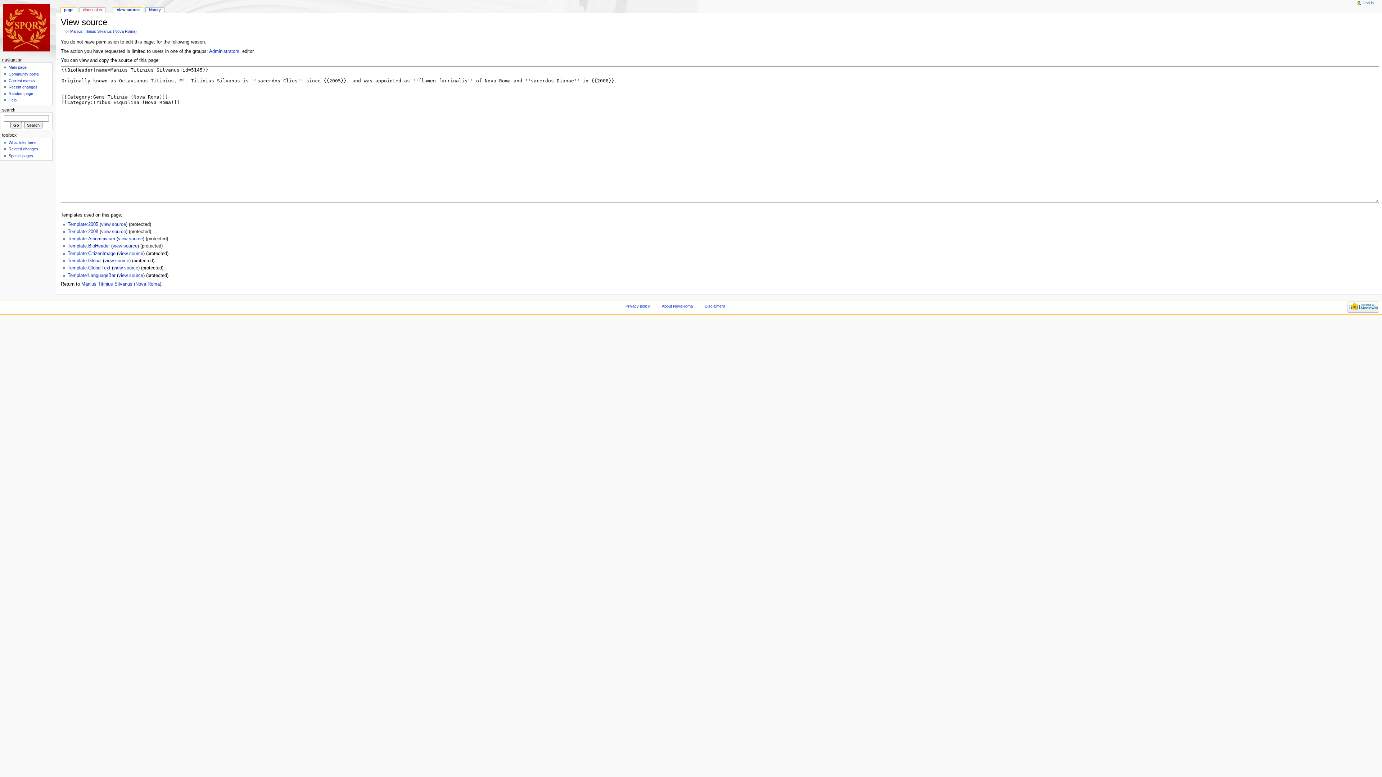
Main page (18, 67)
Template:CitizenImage (92, 253)
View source (128, 10)
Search (8, 110)
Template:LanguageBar (92, 275)
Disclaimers (715, 306)
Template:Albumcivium (91, 238)
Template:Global (84, 260)
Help (13, 100)
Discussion (92, 10)
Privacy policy (637, 306)
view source (113, 224)
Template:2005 (83, 224)
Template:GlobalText (89, 268)
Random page (21, 93)
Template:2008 (83, 231)
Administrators (224, 51)
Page (68, 10)
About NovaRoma (677, 306)
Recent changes (23, 87)
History (155, 10)
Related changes (23, 149)
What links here (22, 142)
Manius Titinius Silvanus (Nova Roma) (103, 31)
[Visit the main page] (28, 28)
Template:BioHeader (89, 246)
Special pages (21, 156)
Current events (22, 80)
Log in (1368, 3)
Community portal (24, 74)
